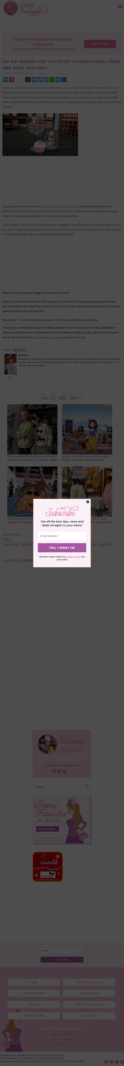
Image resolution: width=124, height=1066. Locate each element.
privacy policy (74, 556)
